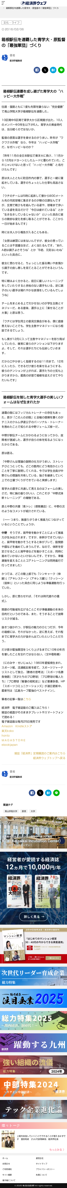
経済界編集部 (16, 61)
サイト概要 (7, 1175)
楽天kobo (8, 731)
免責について (41, 1175)
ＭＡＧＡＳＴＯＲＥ (14, 740)
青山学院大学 (11, 811)
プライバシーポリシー (45, 1169)
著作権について (9, 1180)
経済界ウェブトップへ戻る (49, 758)
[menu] (3, 3)
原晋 (24, 811)
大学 (33, 811)
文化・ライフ (11, 22)
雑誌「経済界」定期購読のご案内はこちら (40, 753)
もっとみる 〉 (57, 1149)
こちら (27, 699)
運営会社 (39, 1158)
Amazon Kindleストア (17, 726)
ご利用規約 (7, 1169)
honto (6, 735)
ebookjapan (10, 745)
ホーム (5, 1158)
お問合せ (6, 1164)
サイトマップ (41, 1164)
